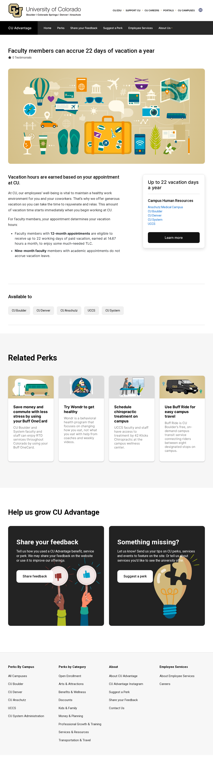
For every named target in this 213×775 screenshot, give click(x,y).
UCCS (151, 223)
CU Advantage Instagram (126, 684)
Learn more (174, 237)
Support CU (133, 10)
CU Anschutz (69, 310)
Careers (165, 684)
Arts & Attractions (71, 684)
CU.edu (117, 10)
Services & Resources (74, 732)
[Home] (44, 10)
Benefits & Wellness (72, 692)
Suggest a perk (135, 576)
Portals (168, 10)
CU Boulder (155, 211)
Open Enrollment (70, 676)
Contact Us (116, 708)
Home (47, 28)
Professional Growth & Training (80, 724)
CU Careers (152, 10)
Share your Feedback (83, 28)
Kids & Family (68, 708)
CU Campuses (186, 10)
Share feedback (35, 576)
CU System (155, 219)
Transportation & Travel (75, 740)
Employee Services (140, 28)
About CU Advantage (123, 676)
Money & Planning (71, 716)
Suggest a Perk (113, 28)
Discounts (65, 700)
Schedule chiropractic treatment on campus (126, 414)
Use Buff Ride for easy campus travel (180, 411)
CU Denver (155, 215)
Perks (60, 28)
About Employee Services (177, 676)
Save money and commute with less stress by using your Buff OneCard (30, 414)
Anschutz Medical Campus (165, 207)
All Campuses (17, 676)
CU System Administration (26, 716)
